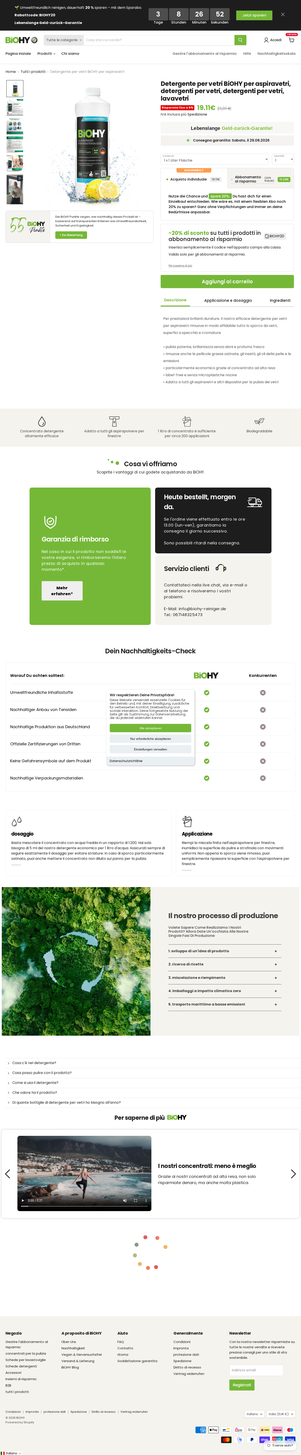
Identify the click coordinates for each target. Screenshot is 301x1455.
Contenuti (168, 156)
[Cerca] (240, 40)
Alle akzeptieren (150, 728)
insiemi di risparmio (21, 1379)
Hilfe (247, 53)
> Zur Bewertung (71, 235)
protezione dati (186, 1354)
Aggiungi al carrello (227, 281)
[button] (14, 88)
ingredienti (280, 300)
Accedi (276, 40)
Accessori (13, 1372)
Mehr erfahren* (62, 591)
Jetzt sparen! (254, 15)
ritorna (122, 1354)
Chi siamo (70, 53)
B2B (8, 1385)
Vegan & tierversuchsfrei (81, 1354)
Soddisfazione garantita (137, 1361)
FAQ (120, 1341)
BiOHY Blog (70, 1367)
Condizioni (181, 1341)
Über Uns (68, 1341)
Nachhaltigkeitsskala (276, 53)
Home (11, 72)
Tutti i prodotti (33, 72)
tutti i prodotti (17, 1391)
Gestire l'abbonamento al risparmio (205, 53)
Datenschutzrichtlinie (126, 761)
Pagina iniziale (18, 53)
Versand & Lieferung (77, 1361)
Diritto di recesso (187, 1367)
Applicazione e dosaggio (228, 300)
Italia (279, 1414)
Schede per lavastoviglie (26, 1359)
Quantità (279, 156)
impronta (181, 1348)
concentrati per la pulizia (26, 1353)
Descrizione (175, 300)
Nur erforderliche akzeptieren (150, 738)
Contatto (125, 1348)
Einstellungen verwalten (150, 749)
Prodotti (45, 53)
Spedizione (182, 1361)
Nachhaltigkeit (73, 1348)
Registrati (242, 1385)
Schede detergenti (21, 1366)
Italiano (252, 1414)
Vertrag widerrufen (188, 1373)
